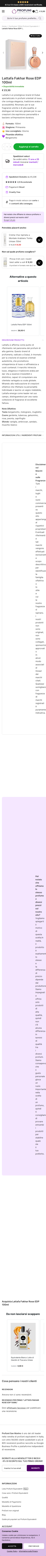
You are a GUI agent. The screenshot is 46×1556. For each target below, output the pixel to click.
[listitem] (23, 311)
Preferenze (33, 1546)
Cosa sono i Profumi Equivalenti (15, 1493)
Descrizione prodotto (13, 340)
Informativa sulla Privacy (28, 1551)
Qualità (5, 1497)
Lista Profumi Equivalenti (12, 1489)
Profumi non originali (10, 1510)
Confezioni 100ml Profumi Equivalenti (23, 26)
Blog (4, 1515)
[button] (4, 311)
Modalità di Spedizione (11, 1506)
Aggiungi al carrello (29, 146)
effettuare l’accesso (16, 1408)
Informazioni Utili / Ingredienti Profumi (21, 435)
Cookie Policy (12, 1551)
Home (4, 26)
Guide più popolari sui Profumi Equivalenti (19, 1519)
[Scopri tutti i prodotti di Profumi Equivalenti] (3, 11)
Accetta (12, 1546)
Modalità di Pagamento (11, 1502)
